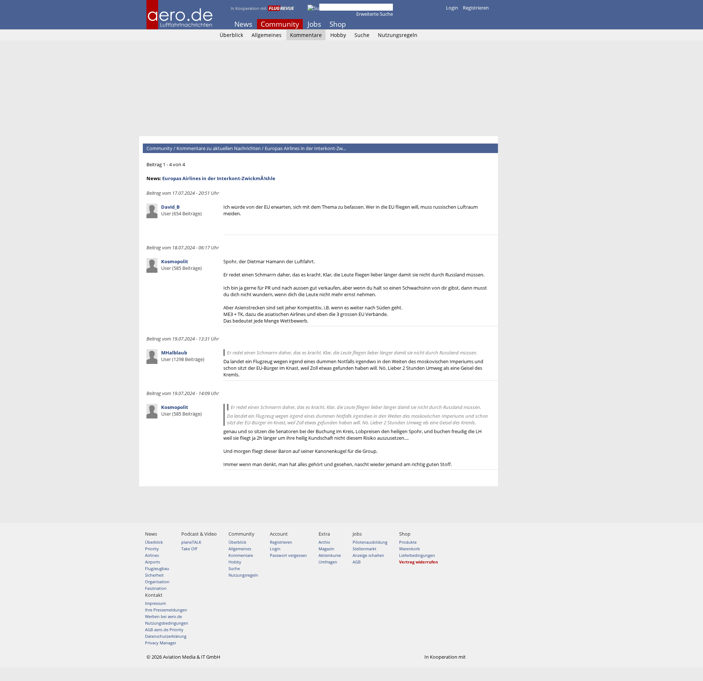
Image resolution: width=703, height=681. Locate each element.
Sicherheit (154, 575)
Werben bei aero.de (163, 616)
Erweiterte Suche (374, 14)
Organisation (157, 581)
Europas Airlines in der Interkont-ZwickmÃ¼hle (218, 178)
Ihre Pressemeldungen (166, 610)
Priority (152, 548)
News (243, 24)
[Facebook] (456, 24)
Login (452, 7)
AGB (357, 562)
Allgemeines (267, 34)
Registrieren (476, 7)
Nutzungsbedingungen (166, 623)
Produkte (408, 542)
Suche (361, 34)
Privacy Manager (160, 642)
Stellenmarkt (364, 548)
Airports (152, 562)
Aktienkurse (330, 555)
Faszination (156, 588)
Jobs (314, 24)
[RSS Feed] (476, 24)
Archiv (324, 542)
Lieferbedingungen (417, 555)
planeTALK (191, 542)
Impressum (155, 603)
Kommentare (306, 34)
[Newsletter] (486, 24)
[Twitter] (466, 24)
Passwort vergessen (288, 555)
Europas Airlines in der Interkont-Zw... (305, 148)
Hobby (338, 34)
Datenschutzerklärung (165, 636)
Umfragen (328, 562)
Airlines (152, 555)
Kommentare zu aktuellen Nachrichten (218, 148)
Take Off (189, 548)
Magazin (326, 548)
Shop (338, 24)
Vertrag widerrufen (418, 562)
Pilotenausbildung (370, 542)
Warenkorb (409, 548)
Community (280, 24)
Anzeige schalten (368, 555)
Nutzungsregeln (397, 34)
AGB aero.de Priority (164, 629)
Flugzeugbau (157, 568)
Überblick (231, 34)
